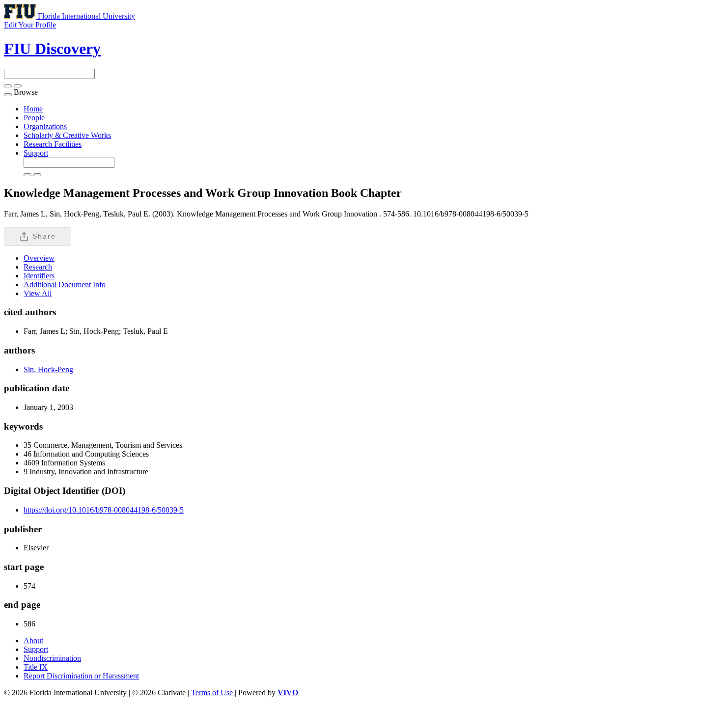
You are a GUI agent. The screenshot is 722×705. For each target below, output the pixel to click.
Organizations (45, 126)
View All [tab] (38, 293)
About (33, 640)
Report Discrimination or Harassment (81, 676)
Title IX (36, 667)
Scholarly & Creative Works (67, 135)
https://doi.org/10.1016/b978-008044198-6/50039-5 (104, 510)
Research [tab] (38, 267)
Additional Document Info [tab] (65, 284)
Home (33, 109)
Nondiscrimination (52, 658)
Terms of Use (213, 692)
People (34, 117)
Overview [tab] (39, 258)
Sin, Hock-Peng (48, 369)
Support (36, 153)
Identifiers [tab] (39, 275)
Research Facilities (53, 144)
